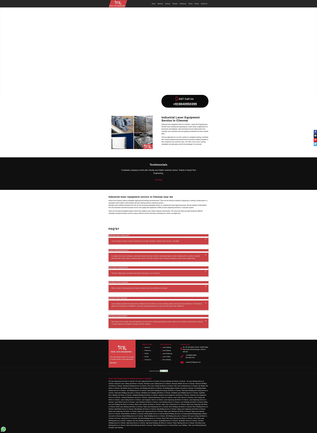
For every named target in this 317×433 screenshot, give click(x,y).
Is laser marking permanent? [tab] (119, 250)
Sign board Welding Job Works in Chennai (159, 423)
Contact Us (147, 359)
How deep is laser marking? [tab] (118, 282)
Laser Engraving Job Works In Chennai (176, 400)
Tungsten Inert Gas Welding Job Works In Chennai (142, 420)
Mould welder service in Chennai (154, 413)
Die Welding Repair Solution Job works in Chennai (177, 388)
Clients (146, 353)
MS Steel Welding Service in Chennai (149, 418)
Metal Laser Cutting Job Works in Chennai (148, 404)
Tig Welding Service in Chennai (168, 420)
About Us (147, 347)
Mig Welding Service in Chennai (166, 409)
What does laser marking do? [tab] (119, 235)
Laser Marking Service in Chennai (169, 402)
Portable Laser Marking (116, 427)
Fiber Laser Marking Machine (197, 425)
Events (146, 356)
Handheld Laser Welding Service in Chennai (184, 393)
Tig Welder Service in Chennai (188, 420)
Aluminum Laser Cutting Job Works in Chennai (128, 383)
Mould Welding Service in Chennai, (164, 425)
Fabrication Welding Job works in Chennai (127, 393)
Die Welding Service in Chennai (136, 390)
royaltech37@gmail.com (193, 362)
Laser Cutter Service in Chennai (183, 397)
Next (204, 171)
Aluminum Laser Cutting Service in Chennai (157, 383)
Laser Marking (166, 350)
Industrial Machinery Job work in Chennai (134, 397)
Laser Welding (166, 347)
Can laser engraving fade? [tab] (118, 316)
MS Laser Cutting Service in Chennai (125, 418)
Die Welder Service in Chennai (129, 388)
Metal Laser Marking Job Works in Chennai (129, 407)
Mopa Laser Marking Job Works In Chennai (177, 411)
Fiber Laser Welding (181, 425)
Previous (112, 171)
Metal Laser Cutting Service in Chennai (174, 404)
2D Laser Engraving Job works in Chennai (121, 381)
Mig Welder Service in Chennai (123, 409)
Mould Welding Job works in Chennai (176, 413)
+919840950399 (185, 104)
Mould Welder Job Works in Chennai (132, 413)
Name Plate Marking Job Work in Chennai (139, 425)
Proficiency (147, 350)
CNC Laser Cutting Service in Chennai (185, 386)
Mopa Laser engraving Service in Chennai (150, 411)
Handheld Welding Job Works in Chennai (145, 395)
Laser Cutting (166, 356)
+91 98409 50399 (191, 355)
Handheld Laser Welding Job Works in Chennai (155, 393)
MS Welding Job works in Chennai (176, 416)
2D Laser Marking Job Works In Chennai (173, 381)
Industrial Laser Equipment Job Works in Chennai (173, 395)
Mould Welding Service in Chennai (132, 416)
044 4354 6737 (190, 357)
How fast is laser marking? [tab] (118, 298)
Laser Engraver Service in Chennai (152, 400)
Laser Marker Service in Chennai (124, 402)
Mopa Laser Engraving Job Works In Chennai (191, 409)
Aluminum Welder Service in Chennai (182, 383)
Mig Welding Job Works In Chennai (145, 409)
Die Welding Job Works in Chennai (151, 388)
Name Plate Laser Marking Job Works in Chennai (177, 418)
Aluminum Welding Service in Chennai (134, 386)
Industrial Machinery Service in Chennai (160, 397)
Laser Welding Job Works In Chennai (191, 402)
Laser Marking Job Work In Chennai (147, 402)
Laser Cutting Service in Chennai (130, 400)
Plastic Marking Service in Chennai (183, 423)
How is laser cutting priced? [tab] (118, 267)
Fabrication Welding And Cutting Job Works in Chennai (164, 390)
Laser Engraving (167, 353)
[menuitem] (153, 3)
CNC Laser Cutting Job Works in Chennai (160, 386)
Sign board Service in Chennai (135, 423)
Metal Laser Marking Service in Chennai (155, 407)
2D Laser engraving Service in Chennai (147, 381)
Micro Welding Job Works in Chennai (180, 407)
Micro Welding (166, 359)
